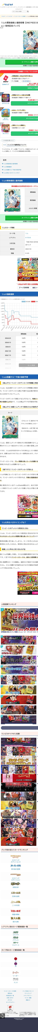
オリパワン (6, 133)
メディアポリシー (28, 995)
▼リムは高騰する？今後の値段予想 (11, 170)
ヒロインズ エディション (15, 879)
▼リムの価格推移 (7, 167)
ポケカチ (10, 1000)
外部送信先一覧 (10, 995)
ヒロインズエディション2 (15, 861)
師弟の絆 (16, 887)
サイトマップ (28, 993)
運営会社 (10, 993)
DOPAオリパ (5, 84)
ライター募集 (28, 997)
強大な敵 (16, 922)
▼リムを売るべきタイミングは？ (11, 173)
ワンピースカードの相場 (10, 991)
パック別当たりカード (28, 991)
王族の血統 (15, 896)
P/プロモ (28, 238)
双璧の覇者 (15, 914)
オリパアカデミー (10, 1002)
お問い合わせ (10, 997)
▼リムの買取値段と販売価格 (10, 163)
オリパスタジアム (6, 119)
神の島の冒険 (15, 869)
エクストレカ (5, 103)
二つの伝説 (15, 905)
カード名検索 (2, 1017)
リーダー (16, 976)
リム (26, 233)
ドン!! (16, 982)
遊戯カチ (28, 1000)
